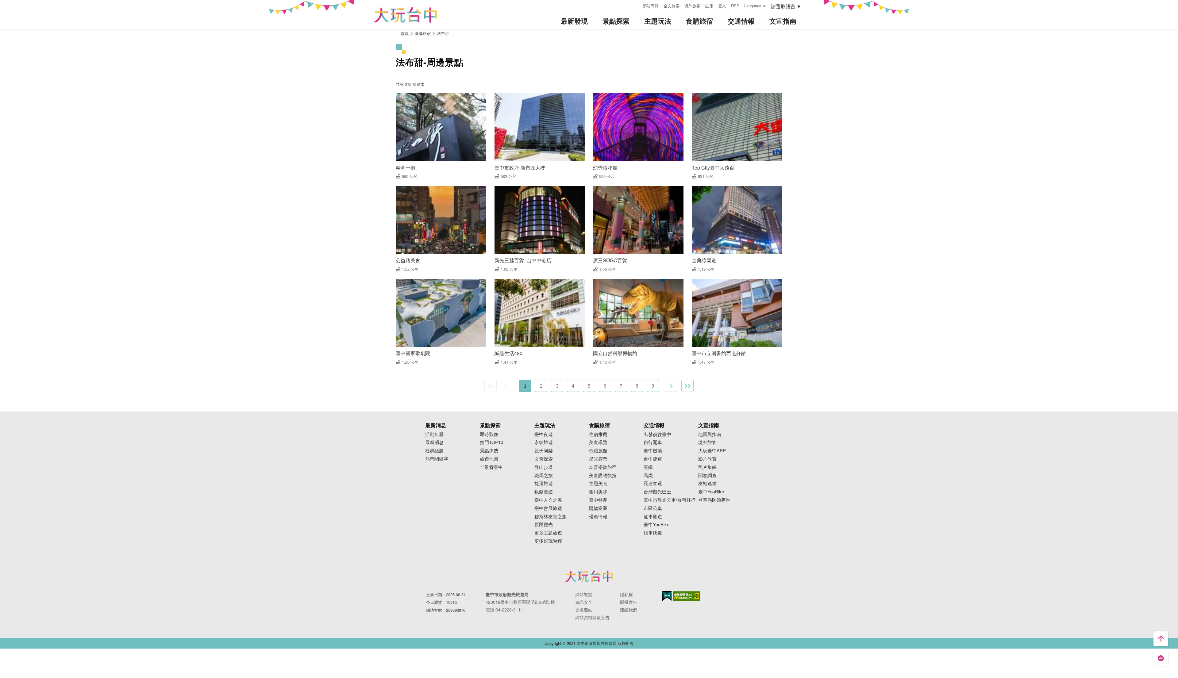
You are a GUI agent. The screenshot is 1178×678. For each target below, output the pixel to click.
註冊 (709, 6)
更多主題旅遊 (548, 532)
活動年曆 (434, 434)
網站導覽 (651, 6)
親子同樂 (543, 450)
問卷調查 (707, 475)
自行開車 (653, 442)
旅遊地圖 (489, 459)
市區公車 (653, 508)
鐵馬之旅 (543, 475)
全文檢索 (671, 6)
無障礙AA (686, 596)
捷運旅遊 (543, 483)
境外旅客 (692, 6)
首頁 (405, 33)
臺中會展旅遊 (548, 508)
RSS (735, 6)
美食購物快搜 (603, 475)
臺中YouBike (656, 524)
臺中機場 (653, 450)
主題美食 (598, 483)
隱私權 (626, 594)
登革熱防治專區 (714, 500)
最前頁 (490, 386)
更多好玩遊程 (548, 541)
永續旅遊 (543, 442)
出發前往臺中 (657, 434)
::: (636, 5)
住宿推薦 (598, 434)
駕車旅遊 (653, 516)
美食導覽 (598, 442)
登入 (722, 6)
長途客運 (653, 483)
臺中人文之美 (548, 500)
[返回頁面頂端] (1160, 638)
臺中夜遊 (543, 434)
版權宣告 (628, 602)
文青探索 (543, 459)
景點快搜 (489, 450)
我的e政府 (667, 596)
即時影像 (489, 434)
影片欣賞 (707, 459)
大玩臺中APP (712, 450)
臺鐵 (648, 467)
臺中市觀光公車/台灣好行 (669, 500)
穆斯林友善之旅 (550, 516)
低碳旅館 (598, 450)
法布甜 (443, 33)
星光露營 (598, 459)
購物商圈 (598, 508)
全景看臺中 (491, 467)
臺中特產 (598, 500)
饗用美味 (598, 491)
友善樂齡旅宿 (603, 467)
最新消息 (434, 442)
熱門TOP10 (491, 442)
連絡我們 (628, 610)
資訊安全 (583, 602)
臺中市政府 (589, 576)
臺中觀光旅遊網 (405, 15)
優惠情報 (598, 516)
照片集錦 (707, 467)
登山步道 (543, 467)
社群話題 (434, 450)
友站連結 (707, 483)
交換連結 (583, 610)
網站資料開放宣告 (592, 617)
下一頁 (671, 386)
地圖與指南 (709, 434)
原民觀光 (543, 524)
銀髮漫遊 (543, 491)
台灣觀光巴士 (657, 491)
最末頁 (687, 386)
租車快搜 (653, 532)
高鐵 (648, 475)
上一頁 (507, 386)
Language (752, 6)
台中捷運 (653, 459)
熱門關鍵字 (436, 459)
